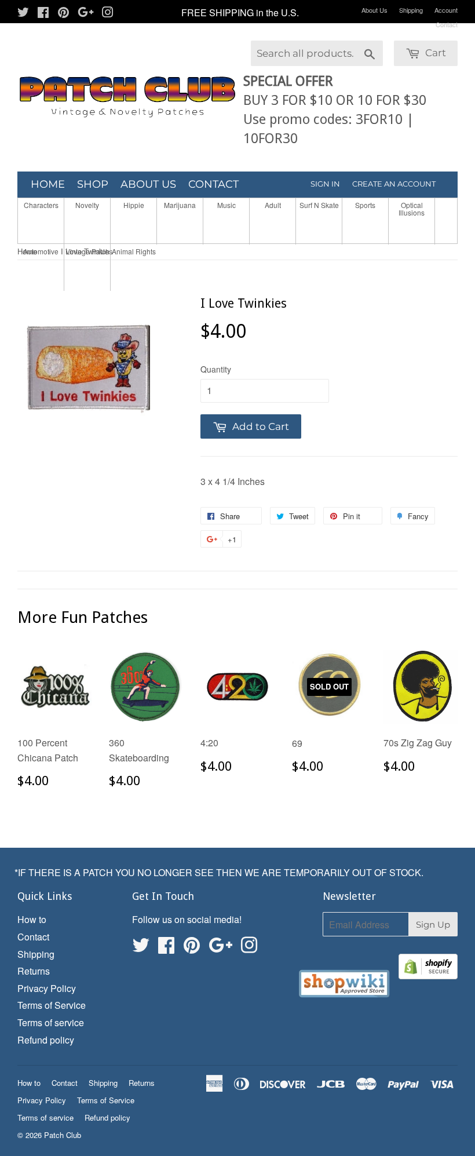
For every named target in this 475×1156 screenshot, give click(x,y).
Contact (447, 24)
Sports (365, 205)
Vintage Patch (87, 251)
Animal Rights (134, 251)
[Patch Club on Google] (86, 13)
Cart (434, 53)
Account (446, 9)
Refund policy (45, 1039)
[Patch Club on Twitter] (23, 13)
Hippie (133, 205)
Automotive (41, 251)
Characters (41, 205)
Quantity (215, 369)
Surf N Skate (319, 205)
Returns (33, 971)
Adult (273, 205)
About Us (374, 9)
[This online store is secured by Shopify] (428, 968)
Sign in (325, 183)
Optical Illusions (412, 208)
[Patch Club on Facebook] (43, 13)
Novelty (87, 205)
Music (226, 205)
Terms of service (50, 1022)
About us (148, 184)
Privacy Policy (46, 988)
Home (48, 184)
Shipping (411, 9)
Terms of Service (51, 1005)
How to (31, 919)
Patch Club (62, 1134)
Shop (92, 184)
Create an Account (394, 183)
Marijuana (180, 205)
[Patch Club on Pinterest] (63, 13)
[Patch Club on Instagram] (108, 13)
